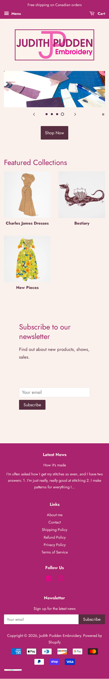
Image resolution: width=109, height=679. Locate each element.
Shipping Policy (54, 529)
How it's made (54, 465)
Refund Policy (55, 537)
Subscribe (32, 405)
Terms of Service (55, 552)
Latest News (54, 455)
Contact (54, 522)
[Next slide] (75, 114)
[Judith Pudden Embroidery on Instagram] (60, 579)
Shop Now (54, 133)
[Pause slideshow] (103, 114)
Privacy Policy (55, 544)
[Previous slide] (34, 114)
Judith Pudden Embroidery (60, 635)
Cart (101, 13)
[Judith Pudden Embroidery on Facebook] (49, 579)
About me (54, 514)
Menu (15, 13)
